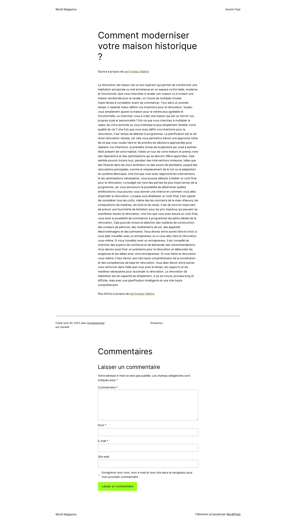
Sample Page (232, 9)
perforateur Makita (136, 71)
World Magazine (66, 9)
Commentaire (108, 387)
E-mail (103, 441)
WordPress (233, 514)
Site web (103, 456)
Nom (102, 425)
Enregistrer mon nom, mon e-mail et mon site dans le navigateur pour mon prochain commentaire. (147, 475)
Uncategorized (95, 322)
